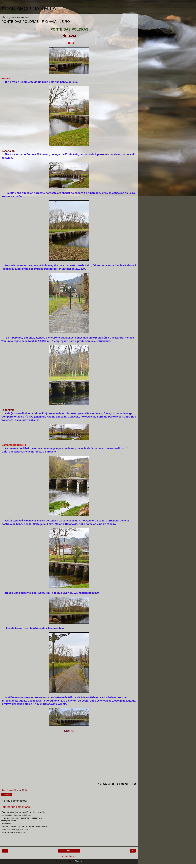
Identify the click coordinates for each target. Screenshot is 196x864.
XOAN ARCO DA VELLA (28, 8)
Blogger (78, 861)
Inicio (69, 851)
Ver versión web (69, 856)
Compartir (7, 795)
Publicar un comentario (15, 806)
